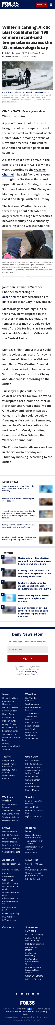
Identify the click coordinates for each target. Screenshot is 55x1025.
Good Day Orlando (10, 838)
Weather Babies (32, 767)
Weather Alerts (32, 704)
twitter (22, 994)
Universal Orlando (10, 820)
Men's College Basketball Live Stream (32, 961)
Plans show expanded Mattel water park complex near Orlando (33, 598)
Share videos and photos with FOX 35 (34, 874)
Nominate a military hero (11, 738)
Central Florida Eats (11, 851)
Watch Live (41, 5)
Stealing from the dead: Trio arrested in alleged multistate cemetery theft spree (34, 573)
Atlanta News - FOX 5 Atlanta (34, 848)
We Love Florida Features (9, 805)
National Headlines (10, 707)
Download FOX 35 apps (10, 893)
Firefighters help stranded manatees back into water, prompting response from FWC (34, 586)
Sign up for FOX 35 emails (10, 887)
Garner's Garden (32, 780)
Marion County (9, 720)
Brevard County (9, 710)
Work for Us (7, 879)
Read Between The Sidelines (34, 802)
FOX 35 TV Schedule (11, 835)
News (41, 53)
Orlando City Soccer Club (34, 811)
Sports (29, 797)
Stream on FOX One (31, 929)
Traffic (6, 756)
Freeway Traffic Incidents (9, 771)
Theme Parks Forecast (31, 717)
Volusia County (9, 734)
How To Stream (9, 831)
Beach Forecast (32, 722)
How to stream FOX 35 (11, 865)
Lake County (8, 717)
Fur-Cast (29, 783)
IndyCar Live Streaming (30, 954)
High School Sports (34, 816)
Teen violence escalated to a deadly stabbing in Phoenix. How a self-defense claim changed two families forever (18, 514)
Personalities (8, 876)
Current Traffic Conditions (9, 765)
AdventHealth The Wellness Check (33, 771)
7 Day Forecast (32, 713)
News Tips (31, 860)
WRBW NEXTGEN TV (10, 902)
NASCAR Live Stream (31, 948)
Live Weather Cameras (31, 699)
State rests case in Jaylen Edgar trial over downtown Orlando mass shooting (18, 488)
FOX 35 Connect (32, 879)
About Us (8, 860)
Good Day (31, 756)
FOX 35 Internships (10, 883)
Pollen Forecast (32, 725)
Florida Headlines (10, 698)
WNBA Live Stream (34, 975)
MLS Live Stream (33, 979)
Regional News (30, 829)
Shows (6, 827)
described (9, 297)
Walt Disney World (10, 813)
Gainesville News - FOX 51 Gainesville (33, 836)
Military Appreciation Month (11, 744)
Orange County (9, 724)
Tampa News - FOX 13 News (34, 842)
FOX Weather (31, 729)
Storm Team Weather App (31, 733)
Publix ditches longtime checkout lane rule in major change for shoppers (19, 538)
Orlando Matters (9, 841)
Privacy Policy (30, 671)
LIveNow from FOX (11, 848)
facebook (17, 994)
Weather (30, 694)
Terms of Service (29, 674)
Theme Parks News (11, 810)
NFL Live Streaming (34, 934)
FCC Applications (9, 920)
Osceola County (9, 727)
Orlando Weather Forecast (33, 708)
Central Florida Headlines (9, 702)
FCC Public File (9, 916)
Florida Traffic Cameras (8, 776)
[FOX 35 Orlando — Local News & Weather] (10, 4)
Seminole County (10, 731)
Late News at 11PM (11, 845)
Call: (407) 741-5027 (34, 863)
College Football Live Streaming (32, 939)
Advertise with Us (10, 898)
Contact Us (7, 873)
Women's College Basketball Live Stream (33, 970)
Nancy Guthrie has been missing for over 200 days (18, 499)
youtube (33, 994)
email (38, 994)
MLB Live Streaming (34, 944)
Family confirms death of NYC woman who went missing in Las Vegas (19, 525)
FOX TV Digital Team (30, 53)
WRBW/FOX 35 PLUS (9, 908)
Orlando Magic (32, 807)
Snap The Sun (31, 738)
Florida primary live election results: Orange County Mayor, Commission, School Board (34, 561)
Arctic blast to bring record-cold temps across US (25, 92)
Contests (8, 927)
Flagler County (8, 714)
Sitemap (6, 749)
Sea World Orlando (10, 817)
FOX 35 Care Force (33, 764)
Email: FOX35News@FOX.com (36, 868)
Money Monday (32, 790)
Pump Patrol (8, 760)
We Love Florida (32, 760)
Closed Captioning (10, 913)
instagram (27, 994)
